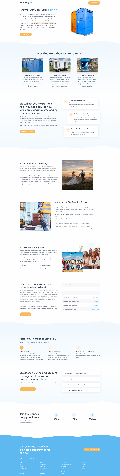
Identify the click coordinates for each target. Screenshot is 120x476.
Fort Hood (22, 473)
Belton (21, 464)
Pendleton (84, 462)
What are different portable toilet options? (75, 373)
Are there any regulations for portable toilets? (76, 379)
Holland (42, 470)
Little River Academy (66, 464)
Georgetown (43, 464)
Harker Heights (43, 466)
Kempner (42, 473)
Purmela (84, 464)
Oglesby (63, 473)
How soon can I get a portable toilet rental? (76, 390)
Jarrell (41, 471)
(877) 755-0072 (95, 2)
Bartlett (21, 462)
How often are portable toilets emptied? (75, 384)
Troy (83, 470)
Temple (83, 468)
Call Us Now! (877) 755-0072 (92, 449)
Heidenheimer (43, 468)
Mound (62, 470)
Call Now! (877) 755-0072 (27, 131)
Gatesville (42, 462)
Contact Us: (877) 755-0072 (27, 389)
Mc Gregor (63, 466)
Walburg (83, 471)
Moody (62, 468)
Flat (20, 470)
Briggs (21, 466)
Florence (22, 471)
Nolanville (63, 471)
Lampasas (63, 462)
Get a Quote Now (25, 314)
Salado (83, 466)
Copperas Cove (23, 468)
